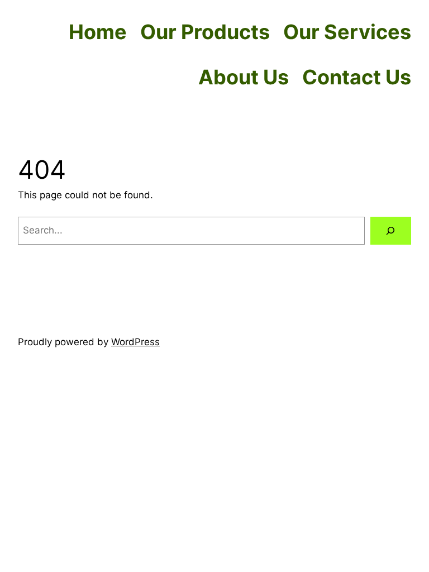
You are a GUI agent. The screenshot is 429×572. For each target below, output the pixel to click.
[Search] (390, 231)
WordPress (135, 341)
